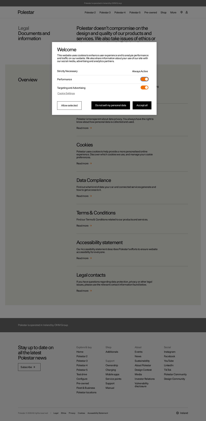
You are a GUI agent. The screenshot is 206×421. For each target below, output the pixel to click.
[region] (104, 78)
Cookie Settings (66, 93)
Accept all (142, 105)
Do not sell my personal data (110, 105)
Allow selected (69, 105)
